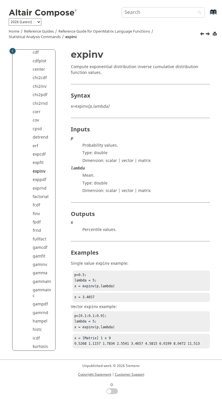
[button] (30, 52)
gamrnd (40, 313)
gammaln (42, 282)
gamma (40, 273)
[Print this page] (215, 34)
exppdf (39, 180)
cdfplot (39, 61)
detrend (40, 137)
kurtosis (40, 347)
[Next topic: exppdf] (208, 34)
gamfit (39, 256)
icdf (36, 338)
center (39, 69)
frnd (37, 231)
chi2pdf (40, 95)
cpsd (37, 129)
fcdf (36, 205)
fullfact (39, 239)
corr (36, 112)
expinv (71, 37)
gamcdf (40, 248)
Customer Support (129, 374)
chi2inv (40, 86)
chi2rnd (40, 103)
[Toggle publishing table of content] (13, 51)
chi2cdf (40, 78)
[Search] (198, 12)
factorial (41, 197)
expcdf (39, 154)
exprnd (40, 188)
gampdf (40, 304)
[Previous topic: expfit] (202, 34)
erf (35, 146)
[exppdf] (208, 34)
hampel (40, 321)
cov (36, 120)
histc (37, 330)
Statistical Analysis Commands (35, 37)
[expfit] (202, 34)
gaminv (40, 265)
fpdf (37, 222)
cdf (36, 52)
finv (36, 214)
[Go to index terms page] (207, 15)
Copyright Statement (94, 374)
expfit (38, 163)
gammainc (42, 293)
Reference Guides (39, 31)
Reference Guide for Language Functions (104, 31)
